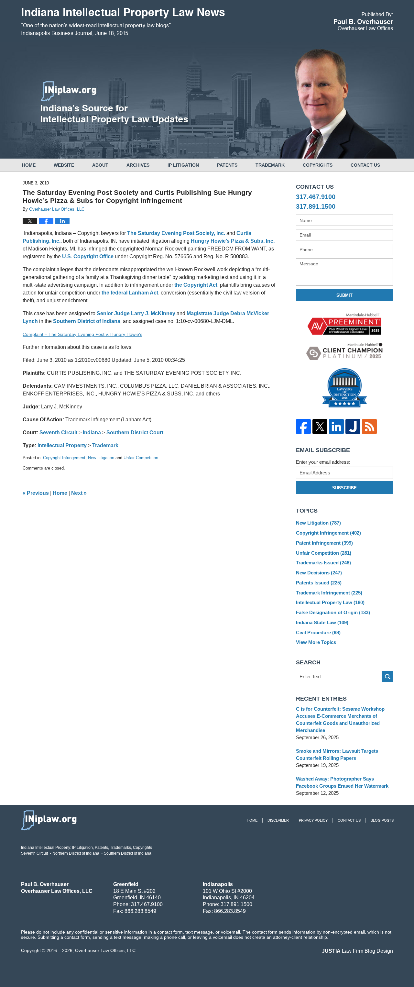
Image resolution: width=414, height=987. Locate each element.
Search (387, 676)
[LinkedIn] (336, 426)
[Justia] (352, 426)
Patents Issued (319, 582)
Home (29, 165)
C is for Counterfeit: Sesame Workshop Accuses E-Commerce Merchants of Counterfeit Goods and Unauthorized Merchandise (340, 719)
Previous (36, 493)
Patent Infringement (324, 543)
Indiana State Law (322, 622)
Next (79, 493)
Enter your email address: (323, 462)
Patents (227, 165)
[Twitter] (319, 426)
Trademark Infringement (329, 592)
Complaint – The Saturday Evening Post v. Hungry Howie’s (82, 334)
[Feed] (369, 426)
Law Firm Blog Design (357, 951)
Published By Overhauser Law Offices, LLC (363, 21)
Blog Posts (382, 820)
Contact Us (365, 165)
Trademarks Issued (323, 562)
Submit (344, 295)
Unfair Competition (141, 457)
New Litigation (101, 457)
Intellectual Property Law (330, 602)
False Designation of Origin (333, 612)
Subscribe (344, 487)
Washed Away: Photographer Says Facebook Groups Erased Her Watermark (342, 782)
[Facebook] (303, 426)
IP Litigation (183, 165)
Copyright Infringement (64, 457)
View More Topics (316, 642)
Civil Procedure (318, 632)
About (100, 165)
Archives (137, 165)
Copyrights (317, 165)
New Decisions (319, 572)
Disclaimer (278, 820)
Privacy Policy (313, 820)
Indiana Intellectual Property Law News (123, 22)
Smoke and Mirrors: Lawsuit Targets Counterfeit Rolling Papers (337, 754)
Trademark (270, 165)
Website (64, 165)
